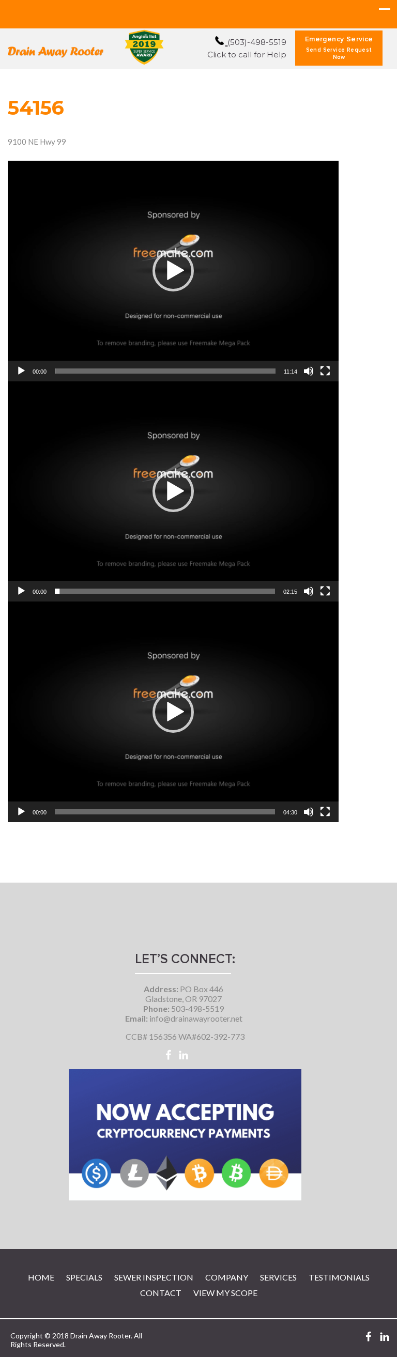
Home (41, 1277)
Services (278, 1277)
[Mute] (308, 371)
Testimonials (339, 1277)
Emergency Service (339, 48)
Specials (84, 1277)
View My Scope (225, 1293)
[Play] (21, 371)
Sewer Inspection (153, 1277)
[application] (173, 271)
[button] (173, 270)
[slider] (165, 371)
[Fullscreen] (325, 371)
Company (226, 1277)
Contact (160, 1293)
